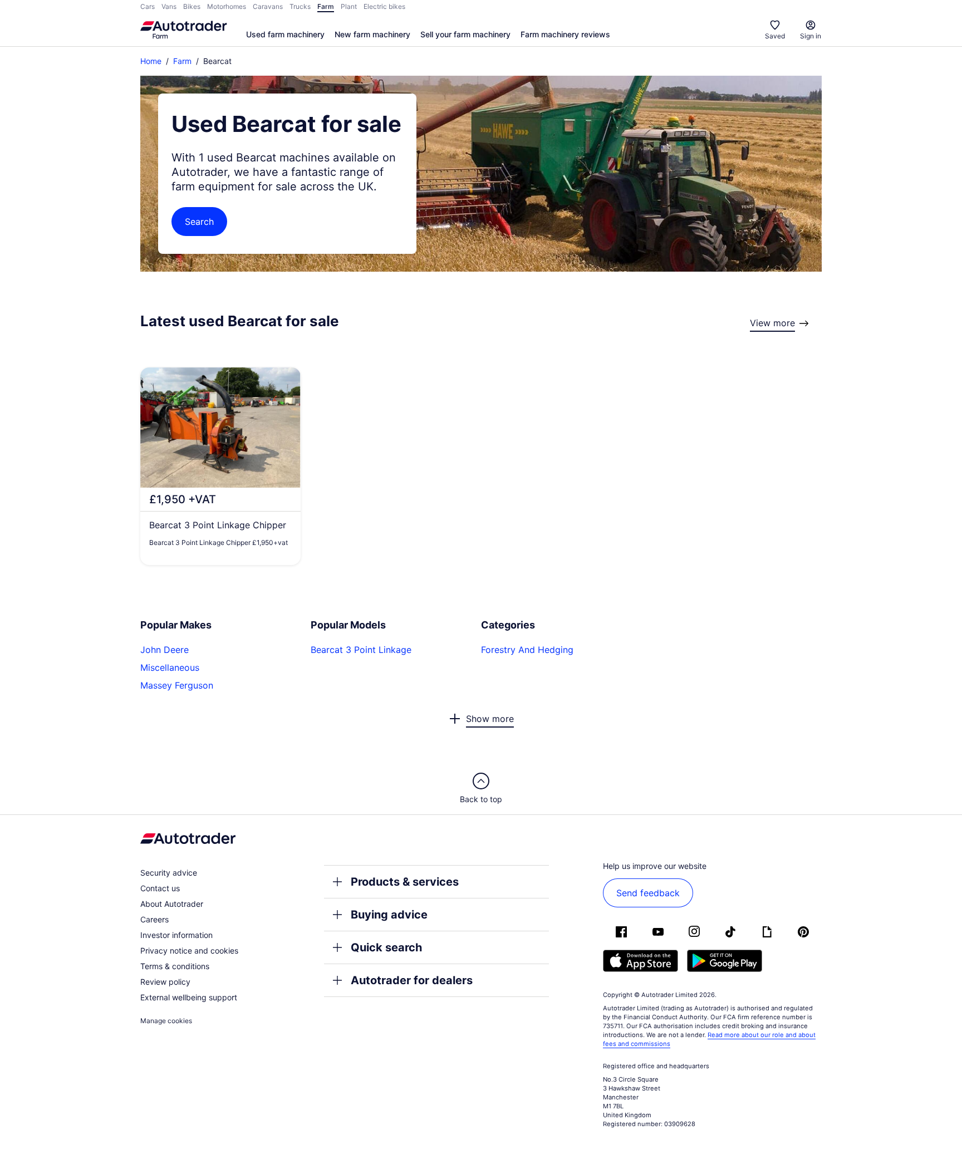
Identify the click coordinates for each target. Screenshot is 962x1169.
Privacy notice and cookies (189, 950)
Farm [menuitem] (325, 6)
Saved (775, 36)
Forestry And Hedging (527, 649)
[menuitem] (285, 35)
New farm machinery (372, 34)
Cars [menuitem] (147, 6)
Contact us (160, 888)
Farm (182, 61)
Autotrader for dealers (412, 980)
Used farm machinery (285, 34)
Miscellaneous (169, 667)
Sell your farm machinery (465, 34)
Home (150, 61)
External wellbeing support (188, 997)
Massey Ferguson (176, 685)
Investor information (176, 935)
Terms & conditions (174, 966)
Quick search (386, 947)
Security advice (168, 872)
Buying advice (389, 914)
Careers (154, 919)
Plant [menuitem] (349, 6)
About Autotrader (171, 903)
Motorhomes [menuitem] (226, 6)
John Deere (164, 649)
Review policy (165, 981)
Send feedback (648, 892)
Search (199, 221)
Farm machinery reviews (565, 34)
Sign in (810, 36)
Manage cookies (166, 1020)
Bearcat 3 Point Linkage (361, 649)
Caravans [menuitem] (268, 6)
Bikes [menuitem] (191, 6)
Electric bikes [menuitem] (384, 6)
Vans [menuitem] (168, 6)
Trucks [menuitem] (300, 6)
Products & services (405, 881)
